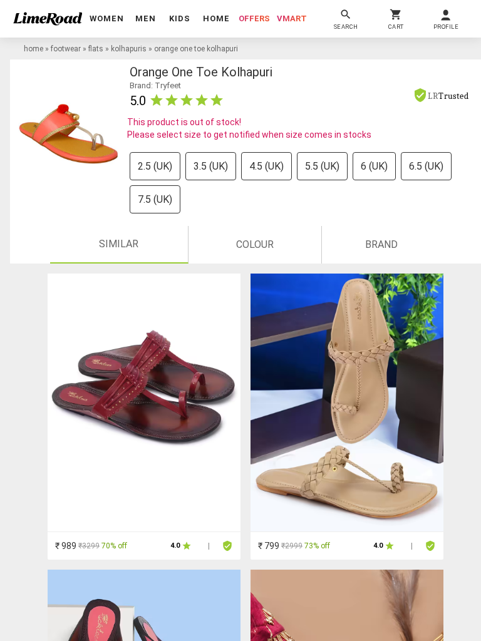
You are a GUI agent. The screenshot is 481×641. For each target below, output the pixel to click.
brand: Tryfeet (155, 85)
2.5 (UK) (155, 166)
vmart (292, 18)
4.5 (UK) (266, 166)
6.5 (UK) (426, 166)
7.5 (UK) (155, 199)
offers (254, 18)
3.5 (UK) (211, 166)
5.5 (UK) (322, 166)
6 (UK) (374, 166)
